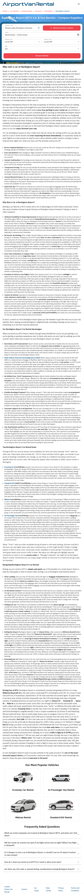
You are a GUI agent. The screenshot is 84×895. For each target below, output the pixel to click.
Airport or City (9, 25)
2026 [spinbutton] (13, 35)
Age (6, 46)
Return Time (48, 39)
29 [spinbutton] (9, 35)
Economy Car (9, 467)
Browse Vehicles (42, 56)
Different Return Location (63, 28)
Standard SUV (9, 483)
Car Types (36, 889)
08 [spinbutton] (6, 35)
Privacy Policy (61, 889)
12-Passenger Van (11, 516)
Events (24, 889)
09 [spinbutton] (18, 35)
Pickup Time (8, 39)
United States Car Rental (8, 889)
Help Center (48, 889)
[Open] (38, 28)
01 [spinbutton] (21, 35)
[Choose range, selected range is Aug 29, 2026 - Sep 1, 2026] (78, 35)
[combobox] (19, 28)
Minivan (7, 499)
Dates (7, 32)
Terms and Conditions (75, 889)
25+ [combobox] (6, 49)
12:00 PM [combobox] (9, 42)
